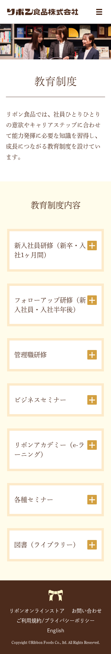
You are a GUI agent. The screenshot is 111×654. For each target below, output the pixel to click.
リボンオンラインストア (37, 610)
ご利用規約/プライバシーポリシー (55, 620)
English (55, 630)
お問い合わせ (87, 610)
